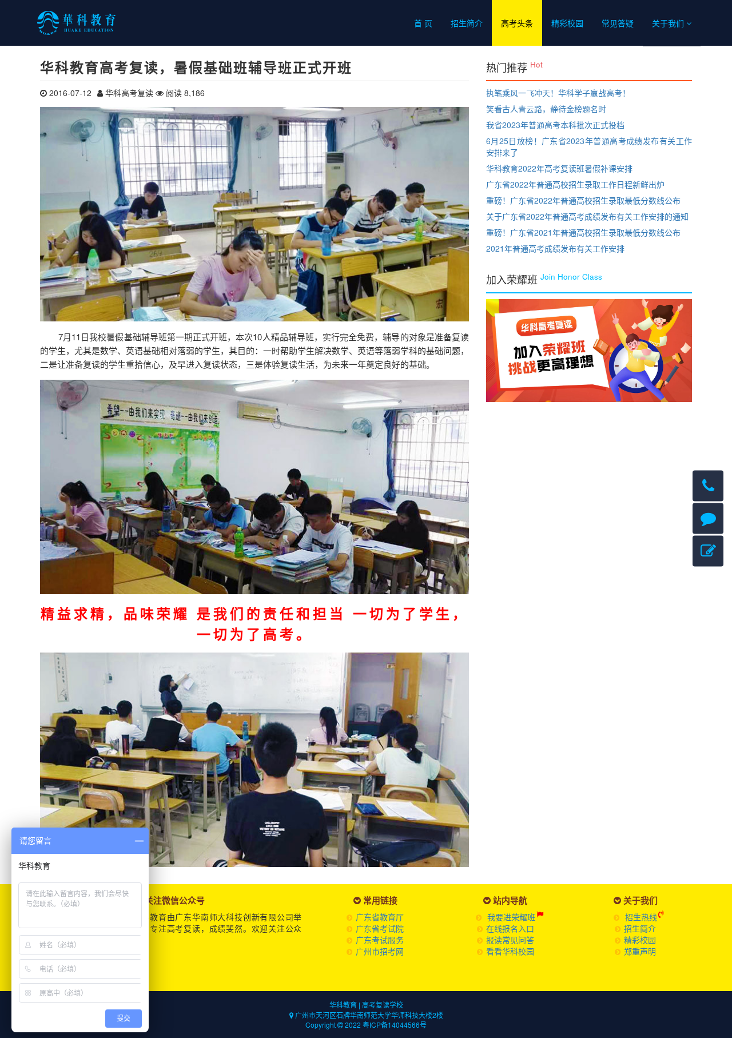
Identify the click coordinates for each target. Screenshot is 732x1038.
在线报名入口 (510, 928)
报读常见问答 (510, 939)
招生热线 (641, 916)
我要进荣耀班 (511, 916)
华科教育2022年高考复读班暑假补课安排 (559, 168)
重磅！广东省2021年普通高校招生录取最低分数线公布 (583, 232)
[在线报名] (708, 550)
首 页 (423, 23)
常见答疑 (618, 23)
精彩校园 (567, 23)
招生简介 (467, 23)
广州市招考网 (380, 951)
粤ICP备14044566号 (395, 1024)
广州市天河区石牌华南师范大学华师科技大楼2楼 (368, 1015)
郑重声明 (640, 951)
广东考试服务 (380, 939)
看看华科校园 (510, 951)
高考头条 (517, 23)
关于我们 (669, 23)
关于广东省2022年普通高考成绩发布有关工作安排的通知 (587, 216)
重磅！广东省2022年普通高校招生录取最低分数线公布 (583, 200)
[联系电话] (708, 485)
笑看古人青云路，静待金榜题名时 (546, 108)
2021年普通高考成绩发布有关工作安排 (555, 248)
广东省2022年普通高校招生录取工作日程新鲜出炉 (575, 184)
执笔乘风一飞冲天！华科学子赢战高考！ (558, 92)
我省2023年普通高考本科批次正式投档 (555, 124)
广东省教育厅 (380, 916)
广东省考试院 (380, 928)
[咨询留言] (708, 518)
